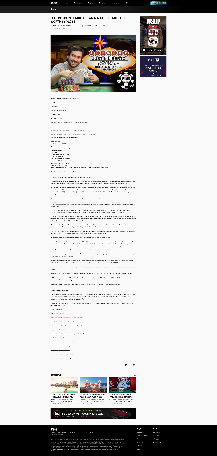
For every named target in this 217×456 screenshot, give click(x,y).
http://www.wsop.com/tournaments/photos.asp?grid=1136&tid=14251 (67, 334)
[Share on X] (130, 366)
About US (139, 445)
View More (133, 375)
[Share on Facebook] (126, 366)
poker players (60, 449)
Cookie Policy (140, 442)
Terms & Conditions (142, 435)
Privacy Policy (141, 439)
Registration (140, 432)
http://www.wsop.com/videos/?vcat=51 (60, 350)
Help (138, 449)
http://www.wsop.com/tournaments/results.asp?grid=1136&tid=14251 (67, 317)
